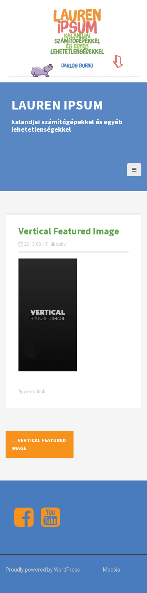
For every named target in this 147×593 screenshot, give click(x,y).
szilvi (61, 244)
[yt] (50, 523)
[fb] (24, 523)
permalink (34, 391)
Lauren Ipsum (57, 104)
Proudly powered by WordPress (43, 570)
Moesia (111, 570)
